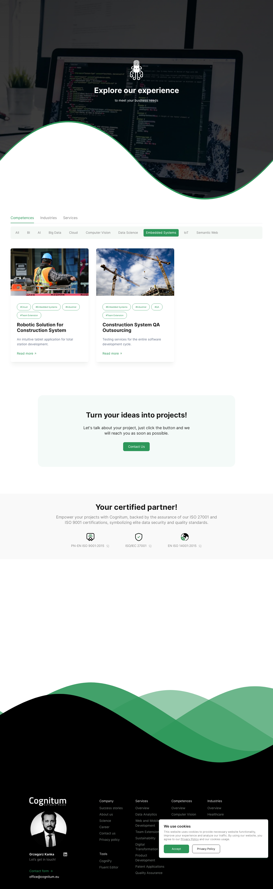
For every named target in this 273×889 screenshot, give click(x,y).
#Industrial (71, 307)
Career (104, 827)
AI (39, 232)
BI (28, 232)
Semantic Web (207, 232)
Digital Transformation (146, 847)
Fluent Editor (108, 867)
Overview (142, 808)
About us (106, 814)
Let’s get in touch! (42, 859)
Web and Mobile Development (147, 823)
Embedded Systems (161, 232)
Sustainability (145, 838)
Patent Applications (149, 866)
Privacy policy (109, 839)
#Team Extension (29, 315)
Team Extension (147, 832)
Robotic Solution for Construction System (41, 327)
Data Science (128, 232)
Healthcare (215, 814)
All (17, 232)
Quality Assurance (148, 873)
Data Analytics (146, 814)
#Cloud (23, 307)
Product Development (145, 858)
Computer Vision (98, 232)
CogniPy (105, 861)
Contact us (107, 833)
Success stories (111, 808)
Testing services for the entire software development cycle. (132, 342)
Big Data (55, 232)
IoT (186, 232)
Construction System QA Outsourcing (131, 327)
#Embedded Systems (46, 307)
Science (105, 821)
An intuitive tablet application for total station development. (45, 342)
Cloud (73, 232)
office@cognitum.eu (44, 877)
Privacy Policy (190, 839)
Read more (25, 353)
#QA (157, 307)
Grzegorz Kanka (41, 854)
